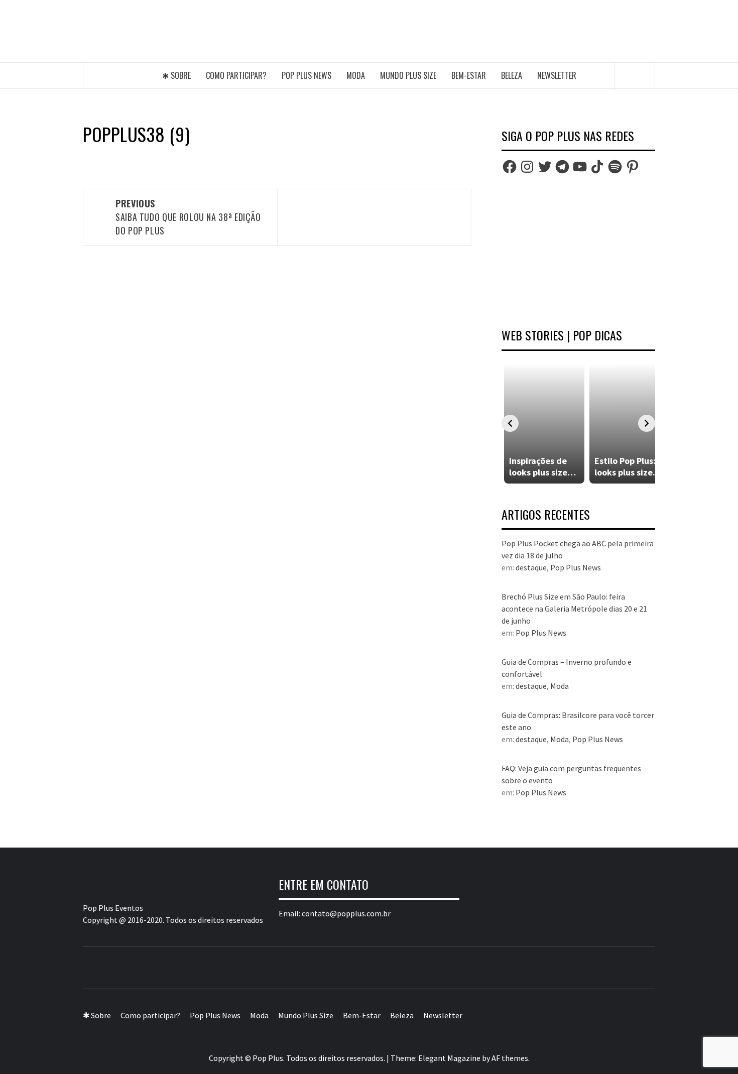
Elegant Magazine (449, 1058)
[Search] (635, 76)
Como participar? (236, 75)
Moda (355, 75)
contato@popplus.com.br (346, 913)
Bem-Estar (468, 75)
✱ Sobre (176, 75)
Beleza (511, 75)
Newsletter (556, 75)
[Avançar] (646, 423)
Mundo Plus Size (408, 75)
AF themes (509, 1058)
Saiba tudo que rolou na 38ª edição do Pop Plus (188, 217)
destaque (531, 567)
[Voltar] (510, 423)
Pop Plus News (306, 75)
